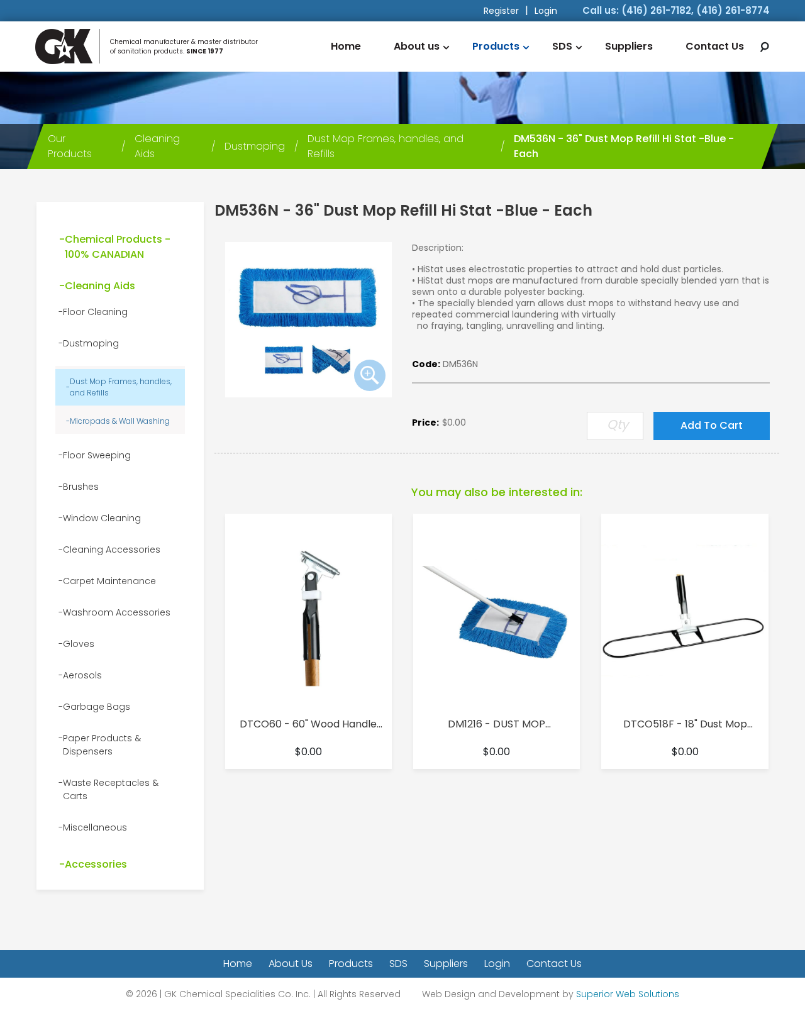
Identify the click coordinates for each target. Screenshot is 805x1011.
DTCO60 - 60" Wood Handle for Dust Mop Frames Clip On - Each (308, 724)
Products (495, 46)
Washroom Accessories (116, 612)
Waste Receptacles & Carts (110, 789)
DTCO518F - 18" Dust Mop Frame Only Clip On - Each (685, 724)
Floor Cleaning (95, 312)
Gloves (78, 644)
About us (417, 46)
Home (346, 46)
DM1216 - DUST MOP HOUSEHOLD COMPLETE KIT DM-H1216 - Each (497, 724)
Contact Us (715, 46)
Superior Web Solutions (627, 994)
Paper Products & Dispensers (102, 745)
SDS (562, 46)
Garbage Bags (96, 706)
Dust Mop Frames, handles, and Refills (121, 387)
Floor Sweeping (97, 455)
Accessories (96, 864)
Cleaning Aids (100, 286)
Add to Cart (711, 425)
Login (546, 10)
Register (501, 10)
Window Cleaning (102, 518)
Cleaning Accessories (111, 549)
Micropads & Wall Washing (120, 421)
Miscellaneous (95, 827)
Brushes (81, 486)
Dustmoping (91, 343)
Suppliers (629, 46)
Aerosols (82, 675)
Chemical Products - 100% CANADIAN (117, 247)
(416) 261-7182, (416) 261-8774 (695, 10)
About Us (291, 963)
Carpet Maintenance (109, 581)
